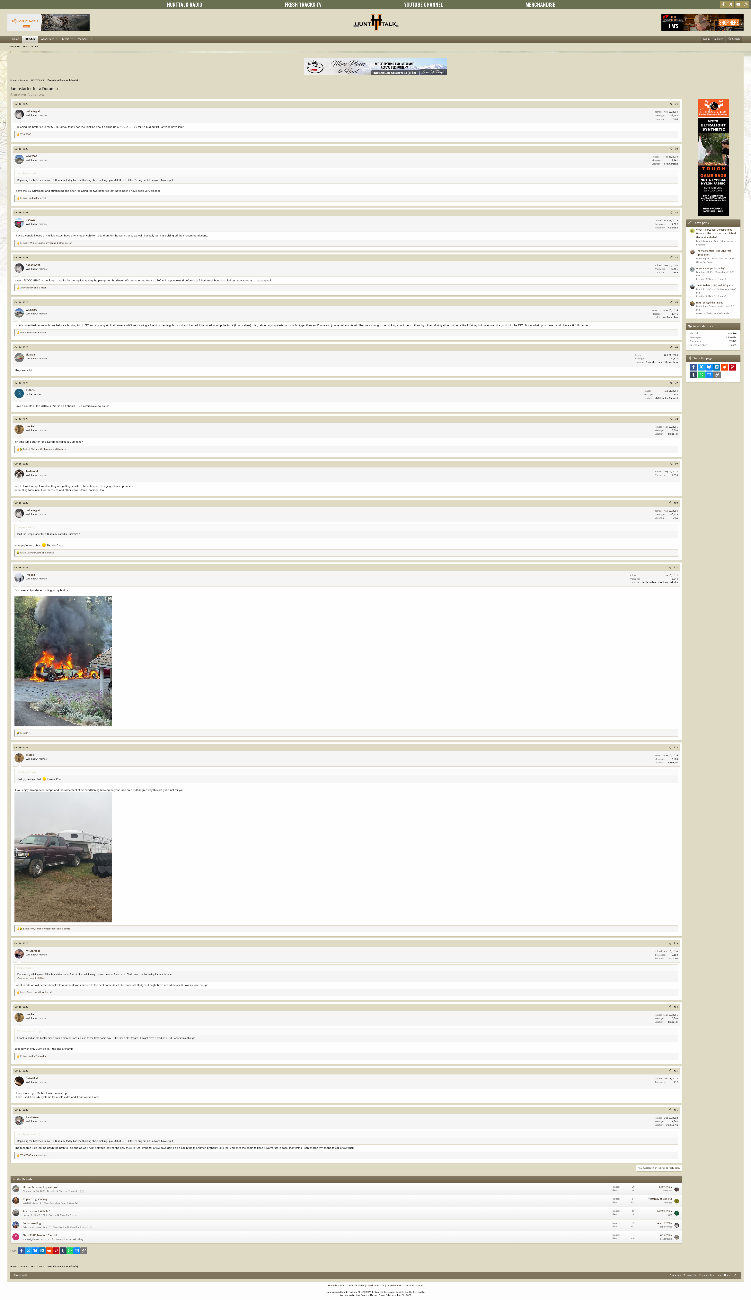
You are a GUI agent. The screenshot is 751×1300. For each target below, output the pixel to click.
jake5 (734, 345)
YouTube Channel (414, 1285)
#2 (676, 149)
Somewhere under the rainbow (662, 362)
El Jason (27, 1191)
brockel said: (24, 527)
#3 (676, 212)
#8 (676, 419)
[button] (56, 39)
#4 (676, 257)
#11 (676, 567)
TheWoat (667, 1203)
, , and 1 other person (46, 243)
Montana (673, 958)
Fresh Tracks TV (376, 1285)
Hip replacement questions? (40, 1187)
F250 (669, 1215)
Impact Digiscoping (35, 1199)
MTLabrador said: (27, 1031)
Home (15, 39)
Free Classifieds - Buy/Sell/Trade (712, 313)
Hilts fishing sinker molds (709, 302)
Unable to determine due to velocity (659, 582)
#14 (676, 1007)
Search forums (30, 46)
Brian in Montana (32, 1227)
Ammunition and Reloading (69, 1239)
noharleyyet (19, 95)
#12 (676, 747)
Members (83, 39)
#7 (676, 383)
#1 (676, 104)
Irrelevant (667, 1190)
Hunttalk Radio (356, 1285)
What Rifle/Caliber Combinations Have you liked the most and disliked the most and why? (716, 233)
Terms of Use (690, 1275)
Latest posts (701, 223)
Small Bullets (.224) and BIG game (714, 285)
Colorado (673, 228)
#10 (676, 503)
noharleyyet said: (26, 173)
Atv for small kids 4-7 (36, 1211)
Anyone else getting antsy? (710, 268)
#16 (676, 1110)
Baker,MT (673, 434)
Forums (30, 39)
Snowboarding (32, 1223)
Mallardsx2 (666, 1239)
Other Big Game (704, 262)
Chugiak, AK (672, 1125)
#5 (676, 302)
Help (719, 1275)
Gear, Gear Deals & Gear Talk (64, 1203)
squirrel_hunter (31, 1239)
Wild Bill (27, 1203)
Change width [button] (21, 1275)
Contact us (675, 1275)
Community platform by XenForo (355, 1292)
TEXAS (674, 119)
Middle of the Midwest (666, 398)
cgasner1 (27, 1215)
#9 (676, 464)
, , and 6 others (46, 929)
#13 (676, 943)
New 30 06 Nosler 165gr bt (40, 1235)
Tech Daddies (419, 1292)
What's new (47, 39)
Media (65, 39)
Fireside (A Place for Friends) (62, 1191)
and (33, 198)
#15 (676, 1071)
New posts (14, 46)
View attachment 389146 (31, 978)
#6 (676, 347)
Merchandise (394, 1285)
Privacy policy (706, 1275)
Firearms (700, 245)
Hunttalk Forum (336, 1285)
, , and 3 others (44, 449)
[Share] (671, 104)
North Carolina (670, 164)
